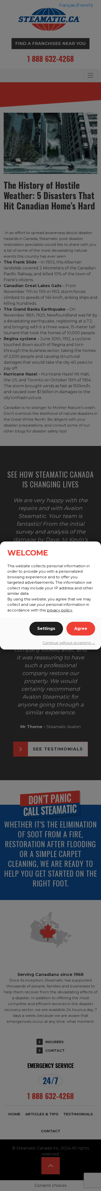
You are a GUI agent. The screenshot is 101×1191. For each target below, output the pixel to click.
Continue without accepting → (69, 643)
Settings (46, 628)
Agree (80, 628)
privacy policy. (60, 610)
